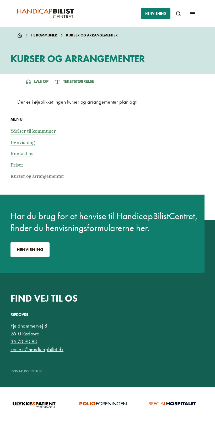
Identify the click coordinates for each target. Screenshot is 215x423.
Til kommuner (44, 35)
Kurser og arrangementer (37, 176)
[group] (38, 404)
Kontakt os (21, 154)
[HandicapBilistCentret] (45, 13)
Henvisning (155, 13)
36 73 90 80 (23, 341)
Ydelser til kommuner (33, 131)
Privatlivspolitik (26, 371)
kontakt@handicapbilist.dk (36, 349)
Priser (16, 165)
